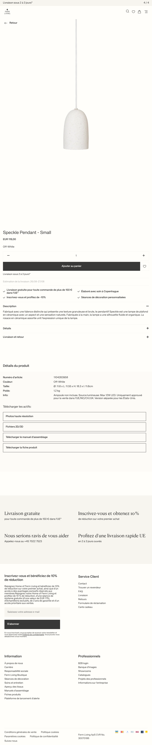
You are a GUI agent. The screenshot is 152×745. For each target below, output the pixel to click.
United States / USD (76, 367)
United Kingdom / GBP (76, 373)
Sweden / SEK (76, 385)
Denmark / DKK (76, 379)
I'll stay (76, 396)
